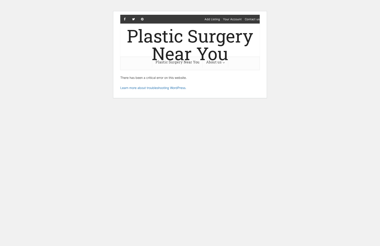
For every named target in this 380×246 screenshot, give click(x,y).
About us (213, 62)
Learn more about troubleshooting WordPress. (153, 88)
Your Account (232, 19)
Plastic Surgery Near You (190, 44)
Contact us (252, 19)
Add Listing (212, 19)
